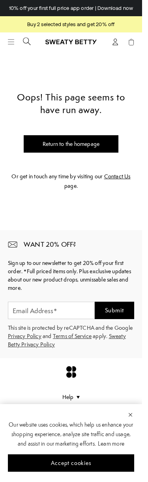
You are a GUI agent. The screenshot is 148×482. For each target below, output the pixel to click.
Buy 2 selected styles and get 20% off (70, 24)
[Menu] (11, 41)
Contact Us (117, 176)
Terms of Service (72, 336)
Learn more (111, 443)
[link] (71, 45)
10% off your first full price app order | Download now (71, 8)
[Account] (115, 41)
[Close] (130, 414)
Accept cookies (71, 463)
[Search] (27, 41)
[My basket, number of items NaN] (131, 41)
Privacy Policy (24, 336)
